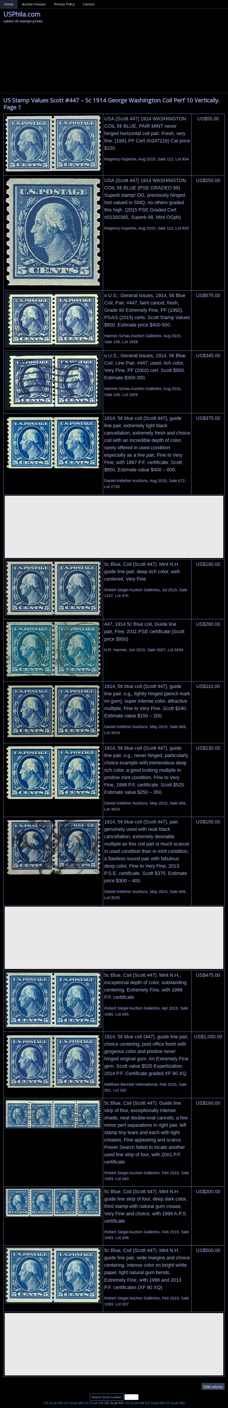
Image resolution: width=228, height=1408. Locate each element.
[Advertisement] (114, 60)
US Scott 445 (73, 1403)
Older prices (213, 1386)
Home (9, 4)
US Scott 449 (154, 1403)
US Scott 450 (175, 1403)
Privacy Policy (64, 4)
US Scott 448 (134, 1403)
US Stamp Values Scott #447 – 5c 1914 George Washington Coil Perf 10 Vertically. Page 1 (111, 103)
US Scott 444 (53, 1403)
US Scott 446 (94, 1403)
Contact (89, 4)
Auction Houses (34, 4)
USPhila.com (22, 14)
